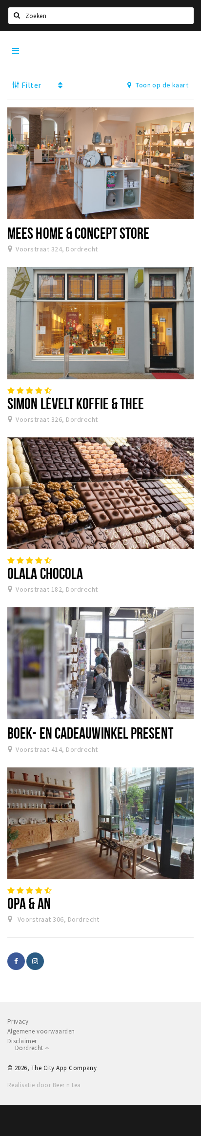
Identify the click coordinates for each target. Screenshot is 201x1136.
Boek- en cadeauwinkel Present (90, 732)
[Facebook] (16, 961)
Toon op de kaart (161, 85)
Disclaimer (22, 1041)
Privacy (17, 1021)
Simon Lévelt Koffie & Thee (75, 403)
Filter (30, 85)
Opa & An (29, 903)
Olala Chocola (45, 573)
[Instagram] (35, 961)
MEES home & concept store (78, 233)
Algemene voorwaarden (41, 1031)
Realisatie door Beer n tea (43, 1085)
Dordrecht (30, 1048)
